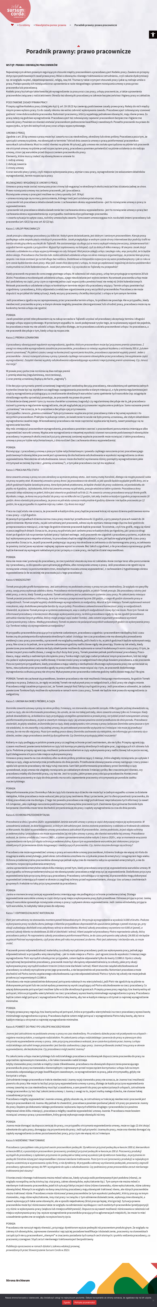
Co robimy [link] (24, 25)
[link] (153, 35)
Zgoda (67, 1302)
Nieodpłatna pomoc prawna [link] (50, 25)
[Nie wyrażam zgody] (153, 1300)
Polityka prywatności (85, 1302)
